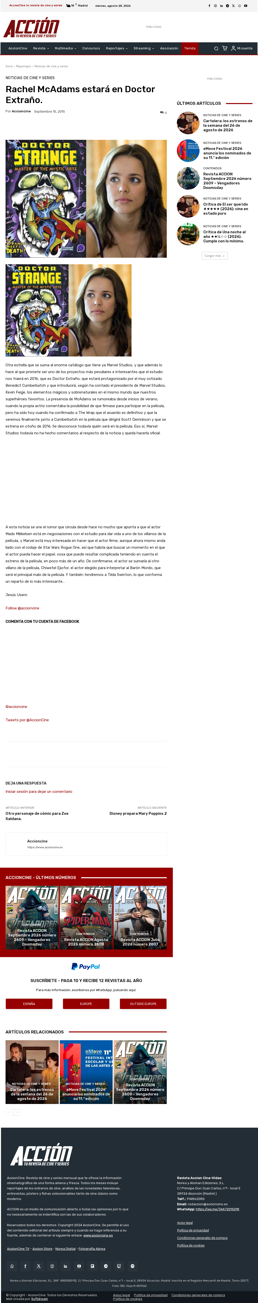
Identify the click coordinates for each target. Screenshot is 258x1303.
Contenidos (31, 925)
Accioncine (21, 111)
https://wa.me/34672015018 (217, 1209)
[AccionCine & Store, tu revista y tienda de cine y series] (31, 27)
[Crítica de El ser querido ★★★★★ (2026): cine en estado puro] (188, 206)
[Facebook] (209, 6)
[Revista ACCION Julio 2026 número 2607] (140, 918)
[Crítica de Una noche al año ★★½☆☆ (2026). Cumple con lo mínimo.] (188, 234)
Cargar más (213, 255)
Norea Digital (65, 1249)
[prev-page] (9, 1112)
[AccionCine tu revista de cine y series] (129, 1154)
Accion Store (42, 1249)
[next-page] (17, 1112)
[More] (137, 127)
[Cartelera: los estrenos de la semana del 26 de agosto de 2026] (32, 1072)
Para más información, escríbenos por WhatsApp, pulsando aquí (86, 990)
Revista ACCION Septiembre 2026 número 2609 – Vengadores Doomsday (32, 937)
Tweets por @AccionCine (27, 720)
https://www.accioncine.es (44, 847)
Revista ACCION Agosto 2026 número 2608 (86, 942)
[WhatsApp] (240, 6)
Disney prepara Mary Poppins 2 (138, 813)
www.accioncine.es (98, 1235)
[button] (216, 48)
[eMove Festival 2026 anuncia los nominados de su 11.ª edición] (86, 1072)
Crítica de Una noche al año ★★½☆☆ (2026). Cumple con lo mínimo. (224, 236)
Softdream (39, 1299)
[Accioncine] (16, 844)
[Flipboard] (92, 1266)
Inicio (9, 66)
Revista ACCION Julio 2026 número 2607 (140, 942)
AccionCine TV (18, 1249)
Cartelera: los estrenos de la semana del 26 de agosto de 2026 (32, 1094)
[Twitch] (119, 1266)
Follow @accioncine (22, 608)
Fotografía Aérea (92, 1249)
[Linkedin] (221, 6)
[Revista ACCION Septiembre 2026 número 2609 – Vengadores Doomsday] (32, 918)
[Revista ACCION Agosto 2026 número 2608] (86, 918)
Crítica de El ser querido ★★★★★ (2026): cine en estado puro (225, 209)
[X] (234, 6)
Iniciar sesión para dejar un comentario (39, 791)
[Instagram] (215, 6)
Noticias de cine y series (51, 66)
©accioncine (16, 706)
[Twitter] (39, 1266)
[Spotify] (133, 1266)
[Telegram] (227, 6)
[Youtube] (246, 6)
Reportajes (23, 66)
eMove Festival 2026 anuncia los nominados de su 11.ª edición (86, 1094)
